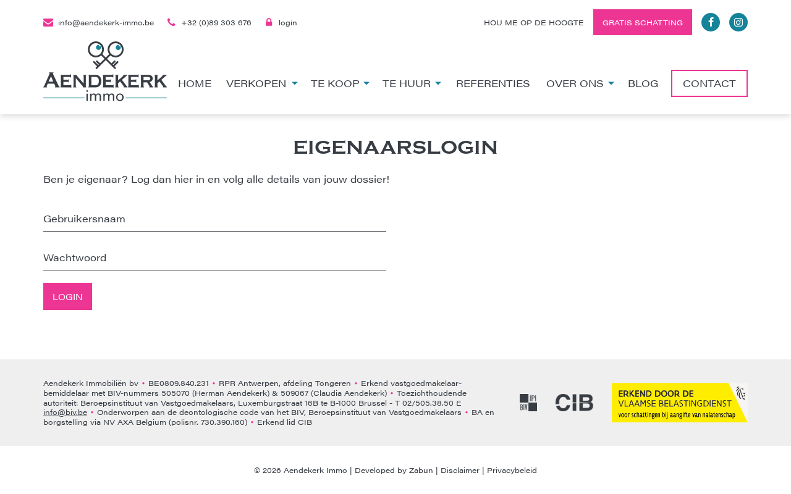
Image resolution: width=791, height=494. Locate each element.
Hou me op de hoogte (534, 22)
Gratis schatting (643, 22)
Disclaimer (460, 469)
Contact (709, 83)
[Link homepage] (105, 71)
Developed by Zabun (394, 469)
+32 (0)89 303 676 (216, 22)
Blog (643, 83)
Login (68, 296)
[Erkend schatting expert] (680, 402)
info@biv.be (65, 411)
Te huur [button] (407, 83)
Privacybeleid (512, 469)
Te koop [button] (335, 83)
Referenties (493, 83)
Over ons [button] (575, 83)
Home (194, 83)
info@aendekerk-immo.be (106, 22)
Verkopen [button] (256, 83)
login (288, 22)
